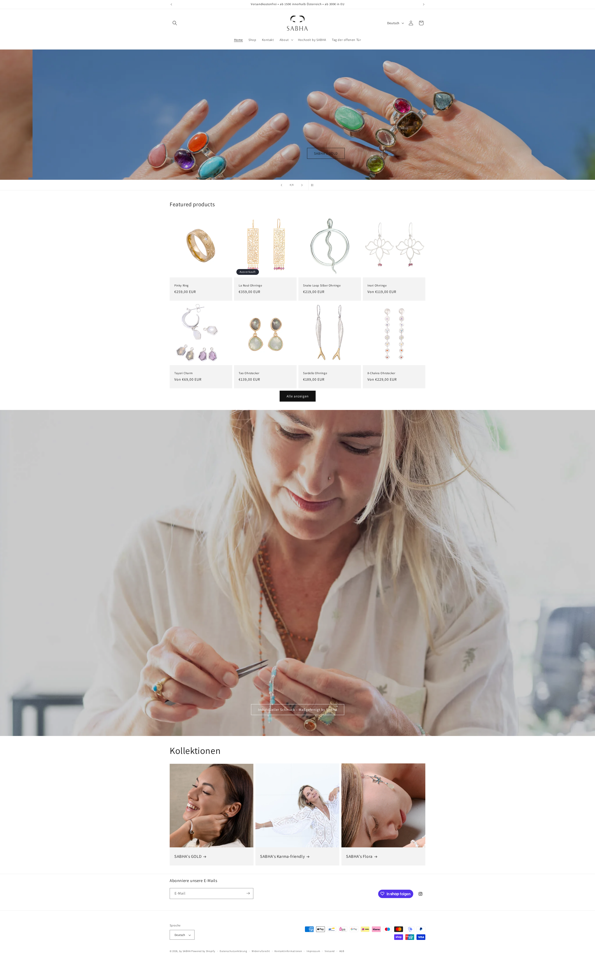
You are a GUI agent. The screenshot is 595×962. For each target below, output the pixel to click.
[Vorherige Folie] (281, 185)
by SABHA (185, 951)
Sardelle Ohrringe (315, 373)
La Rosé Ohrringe (250, 285)
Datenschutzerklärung (233, 951)
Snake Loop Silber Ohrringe (322, 285)
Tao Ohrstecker (249, 373)
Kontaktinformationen (288, 951)
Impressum (313, 951)
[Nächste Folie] (302, 185)
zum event (297, 153)
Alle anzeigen (298, 396)
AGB (341, 951)
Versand (330, 951)
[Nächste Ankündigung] (424, 4)
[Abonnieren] (248, 893)
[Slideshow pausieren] (313, 185)
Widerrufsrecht (261, 951)
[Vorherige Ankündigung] (171, 4)
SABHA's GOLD (188, 856)
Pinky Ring (181, 285)
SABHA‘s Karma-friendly (282, 856)
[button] (175, 23)
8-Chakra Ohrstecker (381, 373)
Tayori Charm (183, 373)
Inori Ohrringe (377, 285)
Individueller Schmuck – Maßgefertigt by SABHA (297, 709)
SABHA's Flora (359, 856)
